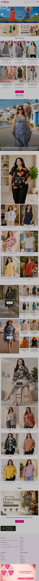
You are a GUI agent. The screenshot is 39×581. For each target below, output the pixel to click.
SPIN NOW (26, 578)
